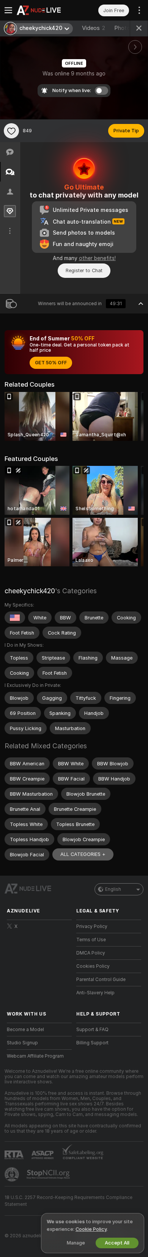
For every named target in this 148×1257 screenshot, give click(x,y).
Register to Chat (84, 270)
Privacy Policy (91, 926)
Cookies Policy (93, 966)
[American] (15, 617)
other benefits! (97, 258)
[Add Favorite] (11, 130)
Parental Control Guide (101, 979)
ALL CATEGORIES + (82, 854)
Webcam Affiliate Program (35, 1056)
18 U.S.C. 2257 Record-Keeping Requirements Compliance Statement (68, 1201)
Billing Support (92, 1042)
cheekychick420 (30, 591)
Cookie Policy (91, 1229)
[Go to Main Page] (45, 10)
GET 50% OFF (51, 362)
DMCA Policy (90, 953)
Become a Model (25, 1029)
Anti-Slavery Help (95, 992)
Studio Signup (22, 1042)
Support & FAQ (92, 1029)
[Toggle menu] (8, 10)
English (113, 889)
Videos (93, 28)
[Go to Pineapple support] (12, 1174)
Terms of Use (91, 939)
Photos (126, 28)
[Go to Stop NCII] (49, 1174)
